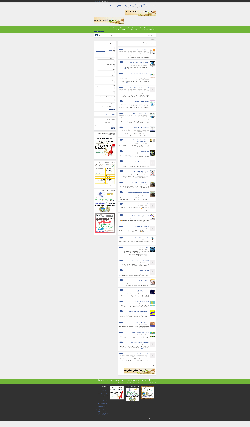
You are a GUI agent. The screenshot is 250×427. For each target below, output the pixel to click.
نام (114, 55)
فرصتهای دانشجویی (144, 303)
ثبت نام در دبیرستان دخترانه (143, 280)
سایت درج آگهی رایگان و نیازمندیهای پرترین (133, 5)
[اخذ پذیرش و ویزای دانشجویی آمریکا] (152, 306)
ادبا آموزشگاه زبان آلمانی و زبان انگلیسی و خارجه (140, 342)
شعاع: (113, 50)
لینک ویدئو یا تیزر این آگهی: (109, 70)
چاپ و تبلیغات (135, 65)
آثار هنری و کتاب (135, 129)
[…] (125, 57)
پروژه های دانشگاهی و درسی (143, 272)
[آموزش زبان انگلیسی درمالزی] (152, 294)
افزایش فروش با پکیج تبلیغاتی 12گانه (129, 29)
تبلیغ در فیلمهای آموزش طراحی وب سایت (147, 29)
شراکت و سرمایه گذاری (126, 91)
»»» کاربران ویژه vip (141, 65)
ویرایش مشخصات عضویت (110, 114)
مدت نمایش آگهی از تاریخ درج (107, 106)
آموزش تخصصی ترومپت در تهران (143, 204)
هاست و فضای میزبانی (145, 79)
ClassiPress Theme (112, 418)
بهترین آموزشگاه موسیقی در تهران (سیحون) (140, 182)
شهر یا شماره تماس (111, 46)
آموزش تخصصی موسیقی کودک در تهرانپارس (140, 215)
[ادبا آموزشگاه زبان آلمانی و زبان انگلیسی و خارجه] (152, 347)
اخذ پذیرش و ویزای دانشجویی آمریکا (142, 301)
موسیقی (146, 195)
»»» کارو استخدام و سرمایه (144, 52)
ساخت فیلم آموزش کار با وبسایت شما (142, 101)
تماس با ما (142, 380)
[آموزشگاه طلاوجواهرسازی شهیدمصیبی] (152, 252)
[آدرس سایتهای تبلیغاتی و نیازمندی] (152, 54)
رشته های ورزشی (144, 262)
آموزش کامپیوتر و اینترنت (126, 103)
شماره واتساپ (112, 58)
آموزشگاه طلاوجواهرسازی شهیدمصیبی (142, 247)
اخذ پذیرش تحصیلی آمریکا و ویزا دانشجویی (140, 332)
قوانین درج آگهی (111, 27)
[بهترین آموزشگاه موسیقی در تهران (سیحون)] (152, 187)
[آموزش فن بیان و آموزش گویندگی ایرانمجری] (152, 358)
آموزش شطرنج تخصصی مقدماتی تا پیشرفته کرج (139, 260)
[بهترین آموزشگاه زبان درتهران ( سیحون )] (152, 175)
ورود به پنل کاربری (136, 380)
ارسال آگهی (98, 31)
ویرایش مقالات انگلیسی (144, 270)
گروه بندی (145, 27)
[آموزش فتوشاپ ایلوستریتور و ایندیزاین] (152, 242)
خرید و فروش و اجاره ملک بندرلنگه (101, 409)
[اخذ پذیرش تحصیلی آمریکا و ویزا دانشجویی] (152, 337)
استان (112, 77)
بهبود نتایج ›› (112, 109)
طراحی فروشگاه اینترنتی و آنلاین (102, 391)
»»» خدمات (135, 51)
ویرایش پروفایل (129, 380)
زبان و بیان (130, 130)
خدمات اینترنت (144, 53)
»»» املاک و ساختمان (140, 51)
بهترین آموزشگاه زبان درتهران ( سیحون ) (141, 171)
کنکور (146, 162)
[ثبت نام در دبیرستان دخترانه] (152, 284)
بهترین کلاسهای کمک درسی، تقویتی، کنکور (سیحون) (139, 161)
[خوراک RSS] (155, 1)
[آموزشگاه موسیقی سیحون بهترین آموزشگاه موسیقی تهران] (152, 196)
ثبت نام (98, 1)
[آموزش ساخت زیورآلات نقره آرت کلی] (152, 327)
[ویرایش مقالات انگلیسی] (152, 274)
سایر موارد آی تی (132, 91)
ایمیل (114, 91)
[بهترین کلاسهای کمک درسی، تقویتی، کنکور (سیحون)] (152, 165)
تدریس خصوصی (144, 239)
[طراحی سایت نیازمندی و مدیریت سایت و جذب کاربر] (152, 92)
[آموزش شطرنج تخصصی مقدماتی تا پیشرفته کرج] (152, 265)
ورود (95, 1)
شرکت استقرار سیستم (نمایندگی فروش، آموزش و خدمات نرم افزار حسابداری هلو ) (139, 140)
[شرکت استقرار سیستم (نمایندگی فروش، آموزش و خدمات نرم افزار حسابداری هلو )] (152, 144)
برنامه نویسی (145, 78)
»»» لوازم (131, 52)
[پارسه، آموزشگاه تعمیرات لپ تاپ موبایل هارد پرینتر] (152, 315)
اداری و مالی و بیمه (134, 355)
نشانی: (113, 80)
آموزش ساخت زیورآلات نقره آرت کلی (142, 322)
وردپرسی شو (96, 418)
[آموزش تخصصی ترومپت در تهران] (152, 208)
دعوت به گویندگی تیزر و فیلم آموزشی (141, 127)
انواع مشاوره (129, 355)
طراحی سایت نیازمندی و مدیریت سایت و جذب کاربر (139, 87)
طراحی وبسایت (138, 27)
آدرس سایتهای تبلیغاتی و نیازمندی (142, 49)
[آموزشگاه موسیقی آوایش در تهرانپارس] (152, 231)
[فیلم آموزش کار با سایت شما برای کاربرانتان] (152, 118)
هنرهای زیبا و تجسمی (144, 324)
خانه (155, 39)
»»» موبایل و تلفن (126, 52)
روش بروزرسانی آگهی (116, 29)
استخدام (148, 130)
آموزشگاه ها (122, 129)
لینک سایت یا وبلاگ (111, 64)
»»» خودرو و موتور (130, 51)
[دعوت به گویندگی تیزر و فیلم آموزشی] (152, 132)
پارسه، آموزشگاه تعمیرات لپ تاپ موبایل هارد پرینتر (139, 311)
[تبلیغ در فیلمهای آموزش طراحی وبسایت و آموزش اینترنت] (152, 66)
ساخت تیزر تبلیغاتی (130, 27)
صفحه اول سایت (152, 27)
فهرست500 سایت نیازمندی (104, 380)
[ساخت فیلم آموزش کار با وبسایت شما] (152, 105)
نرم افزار (122, 78)
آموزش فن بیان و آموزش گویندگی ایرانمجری (140, 353)
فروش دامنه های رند (120, 27)
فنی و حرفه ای (145, 313)
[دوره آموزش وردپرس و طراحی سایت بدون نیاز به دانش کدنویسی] (152, 78)
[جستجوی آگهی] (96, 35)
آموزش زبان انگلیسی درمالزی (143, 290)
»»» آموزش (145, 51)
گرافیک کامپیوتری (136, 118)
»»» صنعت (125, 51)
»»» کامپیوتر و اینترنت (136, 52)
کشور (112, 75)
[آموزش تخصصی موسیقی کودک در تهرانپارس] (152, 219)
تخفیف (112, 103)
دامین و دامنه (130, 78)
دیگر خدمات (134, 130)
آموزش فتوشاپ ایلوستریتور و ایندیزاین (141, 238)
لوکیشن (113, 85)
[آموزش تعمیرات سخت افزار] (152, 155)
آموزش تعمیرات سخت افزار (144, 151)
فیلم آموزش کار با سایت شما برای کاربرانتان (141, 113)
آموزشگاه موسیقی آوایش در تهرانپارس (141, 226)
